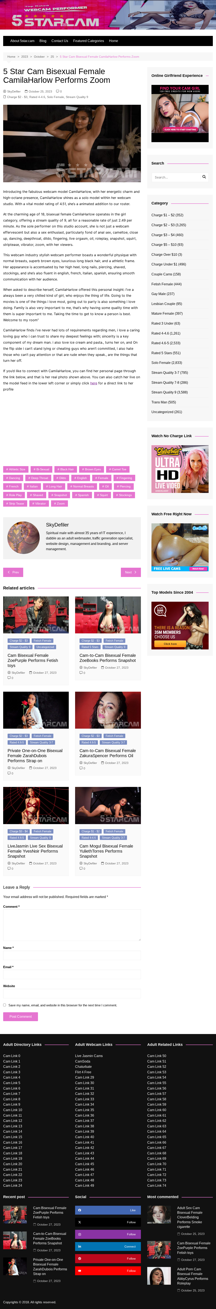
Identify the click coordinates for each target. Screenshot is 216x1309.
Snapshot (60, 495)
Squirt (104, 495)
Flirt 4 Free (83, 1072)
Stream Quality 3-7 (41, 742)
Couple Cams (161, 274)
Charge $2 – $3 (163, 225)
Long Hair (55, 486)
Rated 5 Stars (90, 647)
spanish (83, 495)
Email (8, 967)
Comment (11, 906)
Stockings (125, 495)
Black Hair (67, 469)
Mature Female (162, 313)
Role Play (15, 495)
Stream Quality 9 (77, 97)
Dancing (14, 478)
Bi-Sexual (42, 469)
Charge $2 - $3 (17, 97)
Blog (42, 41)
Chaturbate (83, 1066)
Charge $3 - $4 (19, 831)
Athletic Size (17, 469)
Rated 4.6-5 (17, 742)
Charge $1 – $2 (163, 215)
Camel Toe (119, 469)
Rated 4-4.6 (37, 97)
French (14, 486)
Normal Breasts (83, 486)
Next (128, 572)
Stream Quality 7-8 (165, 382)
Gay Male (158, 294)
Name (8, 948)
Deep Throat (39, 478)
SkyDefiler (14, 91)
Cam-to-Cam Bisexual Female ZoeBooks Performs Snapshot (49, 1238)
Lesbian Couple (163, 304)
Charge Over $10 (164, 254)
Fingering (125, 478)
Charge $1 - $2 (91, 831)
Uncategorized (45, 647)
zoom (61, 503)
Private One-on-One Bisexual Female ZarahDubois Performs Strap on (35, 755)
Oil (107, 486)
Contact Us (59, 41)
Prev (15, 572)
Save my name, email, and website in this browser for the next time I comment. (62, 1005)
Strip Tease (16, 503)
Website (9, 986)
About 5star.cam (22, 41)
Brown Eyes (93, 469)
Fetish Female (42, 640)
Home (113, 41)
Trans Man (159, 402)
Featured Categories (88, 41)
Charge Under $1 (164, 264)
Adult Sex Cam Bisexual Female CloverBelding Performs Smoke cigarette (189, 1217)
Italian (34, 486)
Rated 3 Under (162, 323)
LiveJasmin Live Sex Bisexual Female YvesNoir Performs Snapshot (35, 851)
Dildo (62, 478)
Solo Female (55, 97)
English (82, 478)
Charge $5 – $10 (164, 244)
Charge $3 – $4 (163, 235)
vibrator (40, 503)
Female (103, 478)
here (93, 383)
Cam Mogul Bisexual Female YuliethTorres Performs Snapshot (106, 851)
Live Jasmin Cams (89, 1056)
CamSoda (82, 1061)
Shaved (38, 495)
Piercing (125, 486)
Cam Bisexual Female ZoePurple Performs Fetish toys (33, 660)
